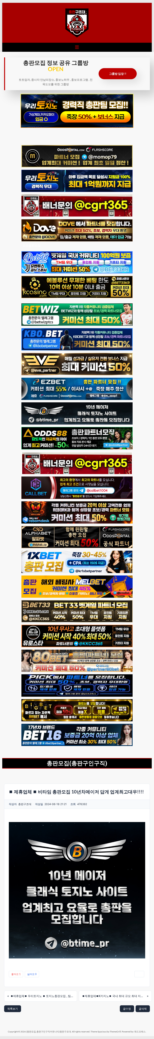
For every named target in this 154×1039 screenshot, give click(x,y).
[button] (77, 47)
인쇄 (139, 974)
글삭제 (143, 1008)
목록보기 (12, 1008)
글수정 (127, 1008)
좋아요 (16, 974)
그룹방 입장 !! (117, 73)
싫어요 (32, 974)
